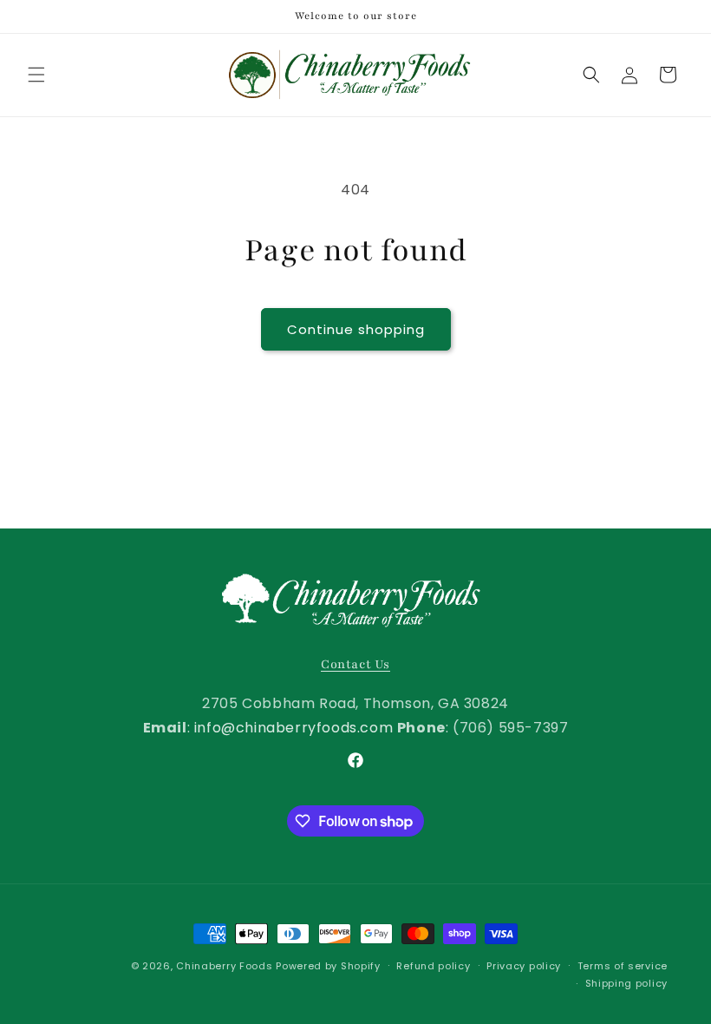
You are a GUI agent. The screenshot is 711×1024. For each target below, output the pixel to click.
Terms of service (622, 966)
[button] (36, 75)
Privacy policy (523, 966)
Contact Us (355, 664)
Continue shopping (356, 329)
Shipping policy (627, 983)
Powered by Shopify (328, 966)
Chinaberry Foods (224, 966)
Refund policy (433, 966)
